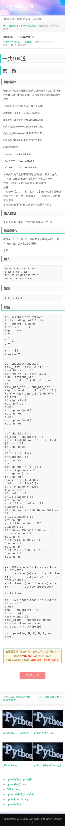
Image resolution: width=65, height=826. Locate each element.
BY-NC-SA (30, 655)
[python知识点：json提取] (18, 719)
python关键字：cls (16, 784)
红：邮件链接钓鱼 (50, 696)
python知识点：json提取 (19, 779)
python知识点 (28, 25)
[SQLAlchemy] (18, 751)
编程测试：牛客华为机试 (18, 37)
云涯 (29, 41)
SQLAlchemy (13, 789)
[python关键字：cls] (48, 719)
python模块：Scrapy (17, 799)
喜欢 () (34, 675)
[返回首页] (4, 25)
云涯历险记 (34, 818)
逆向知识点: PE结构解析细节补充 (16, 698)
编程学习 (13, 25)
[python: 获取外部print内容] (48, 751)
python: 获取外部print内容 (20, 794)
